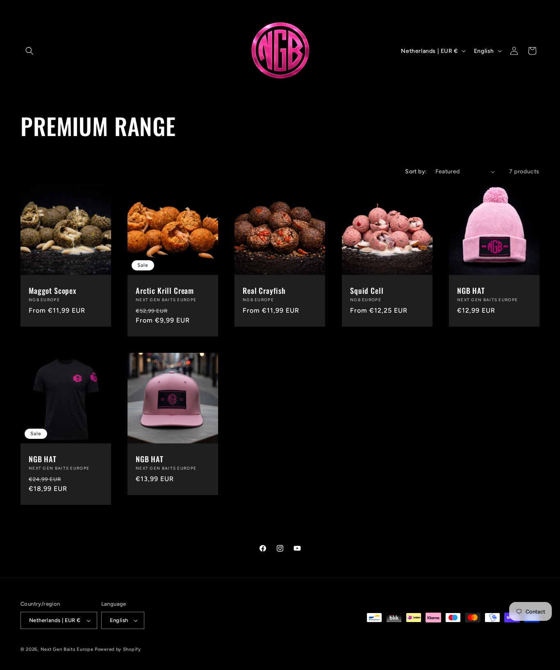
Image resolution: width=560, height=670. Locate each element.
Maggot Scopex (53, 290)
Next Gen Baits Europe (67, 649)
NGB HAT (471, 290)
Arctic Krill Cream (165, 290)
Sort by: (416, 171)
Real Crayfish (264, 290)
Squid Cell (366, 290)
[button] (29, 51)
